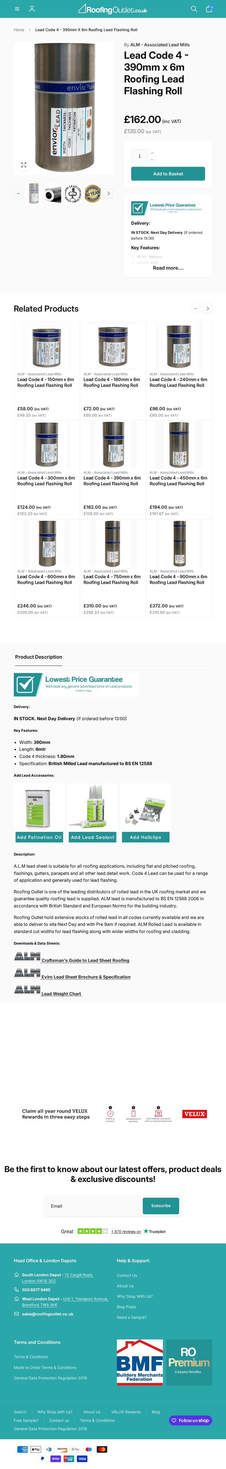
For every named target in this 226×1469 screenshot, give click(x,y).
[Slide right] (108, 193)
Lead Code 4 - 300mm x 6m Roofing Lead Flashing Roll (46, 480)
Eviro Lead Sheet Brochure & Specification (86, 977)
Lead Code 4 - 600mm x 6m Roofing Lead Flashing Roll (46, 579)
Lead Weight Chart (62, 993)
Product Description (38, 657)
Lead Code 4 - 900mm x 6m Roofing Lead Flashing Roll (178, 579)
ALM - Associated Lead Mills (157, 44)
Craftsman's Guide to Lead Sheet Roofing (85, 960)
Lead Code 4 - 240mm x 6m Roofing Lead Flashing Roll (178, 382)
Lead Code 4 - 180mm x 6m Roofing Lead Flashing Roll (112, 382)
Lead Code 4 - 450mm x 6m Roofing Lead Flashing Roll (178, 480)
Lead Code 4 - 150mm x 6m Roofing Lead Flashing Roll (45, 382)
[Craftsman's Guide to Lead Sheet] (27, 977)
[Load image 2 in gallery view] (53, 193)
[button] (17, 9)
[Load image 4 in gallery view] (93, 193)
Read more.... (168, 268)
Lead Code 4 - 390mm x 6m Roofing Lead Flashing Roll (112, 480)
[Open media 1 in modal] (63, 108)
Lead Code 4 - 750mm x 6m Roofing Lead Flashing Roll (112, 579)
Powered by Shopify (199, 1449)
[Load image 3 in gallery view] (73, 193)
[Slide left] (18, 193)
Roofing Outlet (175, 1449)
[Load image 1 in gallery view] (34, 193)
